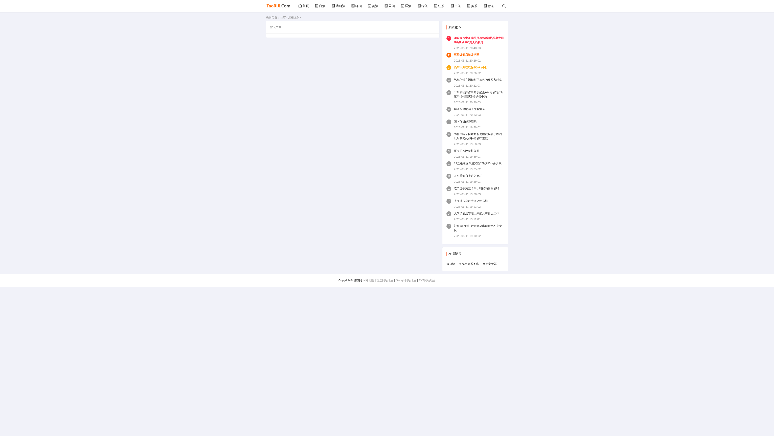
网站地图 (368, 280)
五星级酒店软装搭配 (466, 54)
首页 (306, 6)
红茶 (441, 6)
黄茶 (474, 6)
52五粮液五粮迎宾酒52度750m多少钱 (477, 163)
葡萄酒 (340, 6)
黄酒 (375, 6)
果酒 (391, 6)
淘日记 (450, 263)
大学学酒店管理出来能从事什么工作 (476, 213)
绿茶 (424, 6)
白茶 (458, 6)
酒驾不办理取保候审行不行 (471, 67)
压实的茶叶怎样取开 (466, 150)
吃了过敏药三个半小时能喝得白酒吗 (476, 188)
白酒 (322, 6)
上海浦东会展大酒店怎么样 (471, 200)
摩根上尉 (294, 17)
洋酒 (408, 6)
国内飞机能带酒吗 (465, 121)
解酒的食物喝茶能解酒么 (469, 109)
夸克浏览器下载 (469, 263)
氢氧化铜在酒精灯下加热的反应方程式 (478, 79)
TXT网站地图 (427, 280)
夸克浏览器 (490, 263)
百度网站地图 (385, 280)
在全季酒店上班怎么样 (468, 175)
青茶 (491, 6)
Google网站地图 (406, 280)
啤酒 (358, 6)
